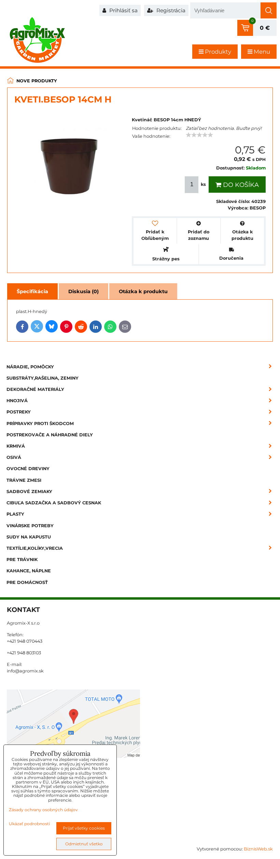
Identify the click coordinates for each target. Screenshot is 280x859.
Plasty (15, 514)
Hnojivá (17, 400)
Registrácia (170, 10)
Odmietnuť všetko (84, 843)
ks (203, 184)
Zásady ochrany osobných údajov (43, 809)
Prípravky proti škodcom (40, 423)
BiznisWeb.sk (258, 848)
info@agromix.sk (25, 670)
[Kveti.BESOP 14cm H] (69, 162)
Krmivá (15, 446)
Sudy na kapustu (28, 537)
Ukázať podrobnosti (29, 823)
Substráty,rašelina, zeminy (42, 378)
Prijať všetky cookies (84, 828)
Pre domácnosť (27, 582)
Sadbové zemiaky (29, 491)
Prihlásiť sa (123, 10)
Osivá (13, 457)
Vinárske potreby (30, 525)
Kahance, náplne (28, 570)
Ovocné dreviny (28, 468)
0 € (265, 28)
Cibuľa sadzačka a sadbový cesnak (53, 502)
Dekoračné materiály (35, 389)
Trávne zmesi (23, 480)
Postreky (18, 411)
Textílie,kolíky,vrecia (34, 548)
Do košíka (240, 185)
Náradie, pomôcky (30, 366)
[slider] (199, 135)
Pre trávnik (22, 559)
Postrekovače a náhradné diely (49, 434)
